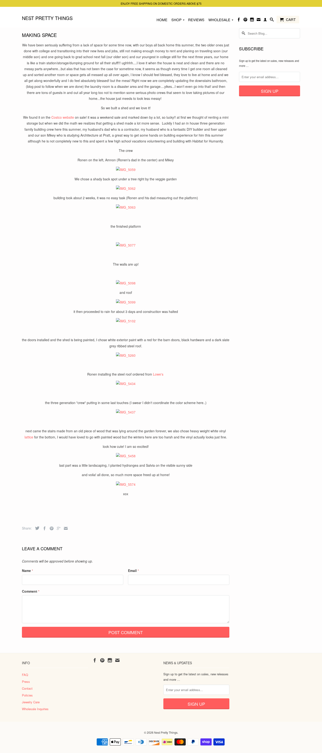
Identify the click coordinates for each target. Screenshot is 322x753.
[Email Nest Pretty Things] (258, 20)
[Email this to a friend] (65, 528)
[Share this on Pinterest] (50, 528)
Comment (30, 591)
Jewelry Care (31, 702)
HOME (162, 20)
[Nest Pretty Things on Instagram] (252, 20)
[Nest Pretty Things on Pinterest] (245, 20)
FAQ (25, 674)
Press (26, 681)
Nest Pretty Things (47, 18)
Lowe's (158, 374)
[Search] (272, 20)
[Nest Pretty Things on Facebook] (239, 20)
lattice (29, 437)
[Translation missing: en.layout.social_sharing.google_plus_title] (57, 528)
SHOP (178, 19)
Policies (27, 695)
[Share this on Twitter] (36, 528)
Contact (27, 688)
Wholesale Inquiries (35, 709)
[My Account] (265, 20)
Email (133, 570)
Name (27, 570)
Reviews (196, 20)
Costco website (62, 117)
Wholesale (220, 19)
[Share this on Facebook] (43, 528)
